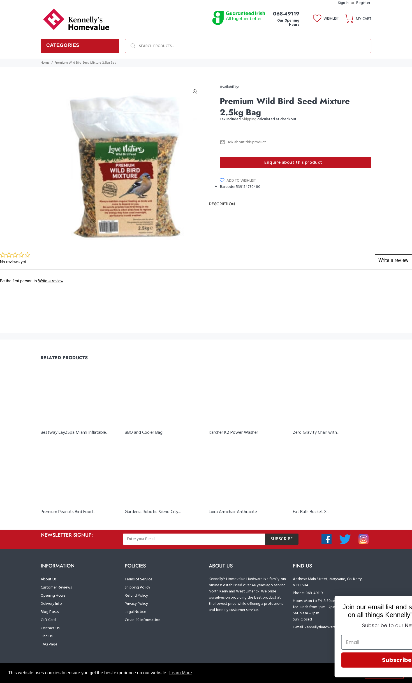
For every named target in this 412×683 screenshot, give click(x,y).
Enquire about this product (293, 162)
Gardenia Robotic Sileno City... (153, 512)
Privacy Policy (136, 604)
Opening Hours (53, 595)
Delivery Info (51, 604)
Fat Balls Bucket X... (311, 512)
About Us (48, 579)
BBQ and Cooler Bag (144, 432)
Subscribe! (343, 660)
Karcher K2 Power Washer (233, 432)
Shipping (249, 119)
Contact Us (50, 628)
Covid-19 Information (142, 620)
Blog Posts (50, 612)
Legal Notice (135, 612)
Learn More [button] (180, 672)
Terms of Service (138, 579)
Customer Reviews (56, 587)
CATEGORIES (62, 45)
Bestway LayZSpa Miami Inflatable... (74, 432)
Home (45, 63)
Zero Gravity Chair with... (316, 432)
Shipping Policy (137, 587)
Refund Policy (136, 595)
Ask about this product (247, 142)
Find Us (46, 636)
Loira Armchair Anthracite (233, 512)
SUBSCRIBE (281, 539)
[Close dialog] (399, 603)
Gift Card (48, 620)
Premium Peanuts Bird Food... (68, 512)
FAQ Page (49, 644)
